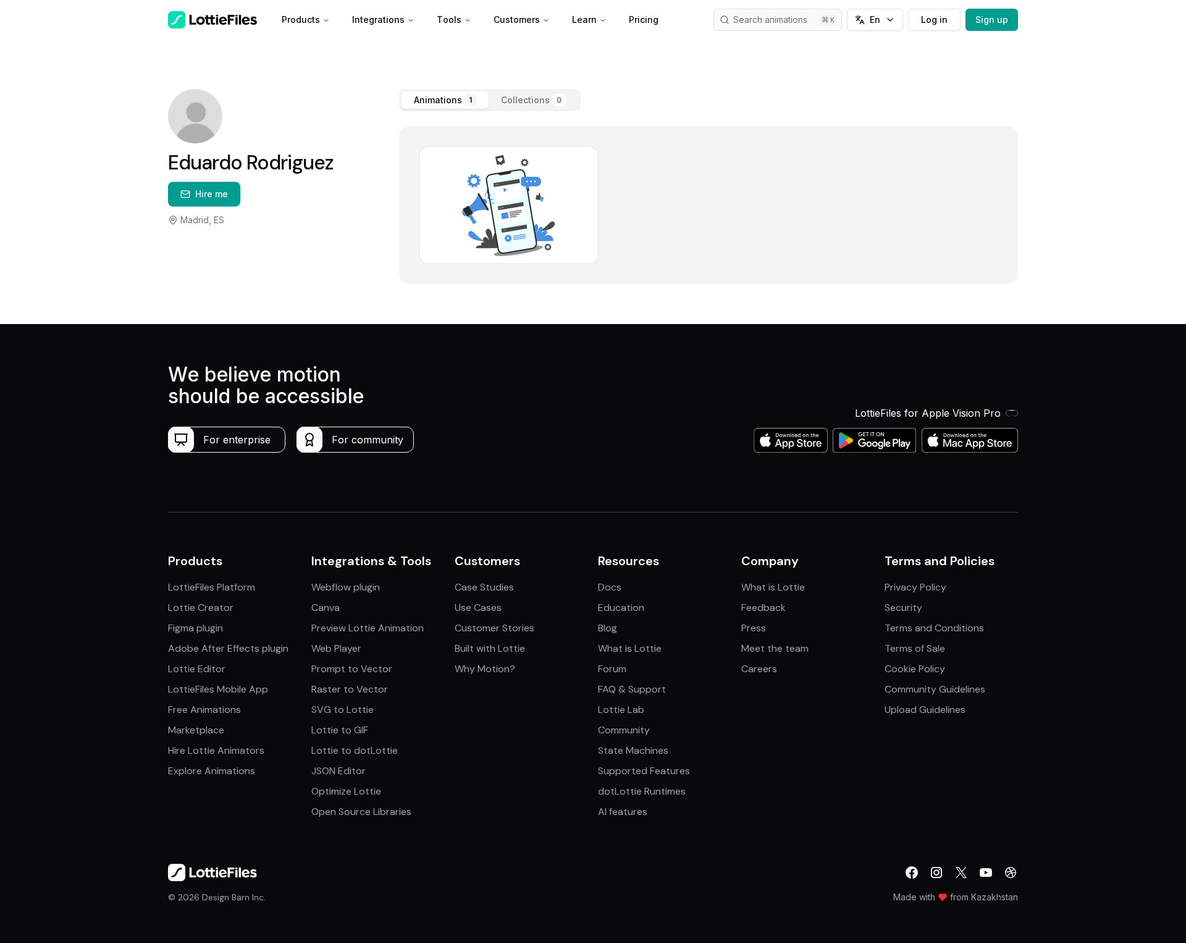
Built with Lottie (490, 648)
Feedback (763, 607)
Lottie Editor (196, 668)
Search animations (770, 19)
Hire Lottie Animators (216, 750)
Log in (934, 19)
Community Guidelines (935, 689)
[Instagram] (936, 872)
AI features (622, 811)
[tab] (445, 100)
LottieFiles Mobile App (218, 689)
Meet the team (775, 648)
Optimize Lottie (346, 791)
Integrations (378, 19)
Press (753, 627)
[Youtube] (985, 872)
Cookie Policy (915, 668)
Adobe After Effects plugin (228, 648)
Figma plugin (195, 627)
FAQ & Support (632, 689)
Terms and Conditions (934, 627)
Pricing (643, 19)
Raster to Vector (349, 689)
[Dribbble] (1010, 872)
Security (903, 607)
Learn (584, 19)
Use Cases (478, 607)
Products (301, 19)
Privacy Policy (915, 587)
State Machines (633, 750)
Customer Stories (494, 627)
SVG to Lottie (342, 709)
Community (624, 729)
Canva (325, 607)
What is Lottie (630, 648)
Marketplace (196, 729)
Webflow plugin (345, 587)
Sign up (991, 19)
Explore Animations (211, 770)
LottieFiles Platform (211, 587)
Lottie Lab (621, 709)
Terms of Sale (915, 648)
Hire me (211, 194)
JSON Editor (338, 770)
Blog (607, 627)
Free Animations (204, 709)
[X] (961, 872)
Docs (609, 587)
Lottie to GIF (339, 729)
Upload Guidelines (925, 709)
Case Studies (484, 587)
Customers (517, 19)
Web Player (336, 648)
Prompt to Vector (351, 668)
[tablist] (490, 100)
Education (621, 607)
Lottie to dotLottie (354, 750)
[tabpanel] (708, 205)
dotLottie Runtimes (642, 791)
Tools (449, 19)
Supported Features (644, 770)
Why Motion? (485, 668)
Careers (759, 668)
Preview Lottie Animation (367, 627)
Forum (612, 668)
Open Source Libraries (361, 811)
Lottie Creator (200, 607)
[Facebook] (911, 872)
